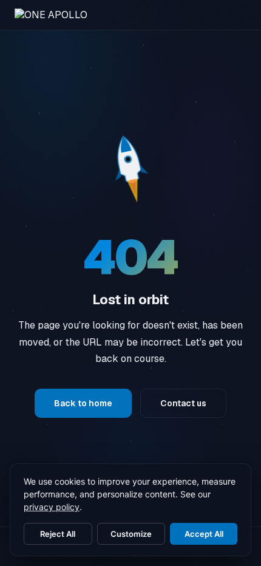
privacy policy (52, 507)
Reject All (57, 534)
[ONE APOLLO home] (51, 15)
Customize (131, 534)
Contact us (183, 403)
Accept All (204, 534)
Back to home (83, 403)
